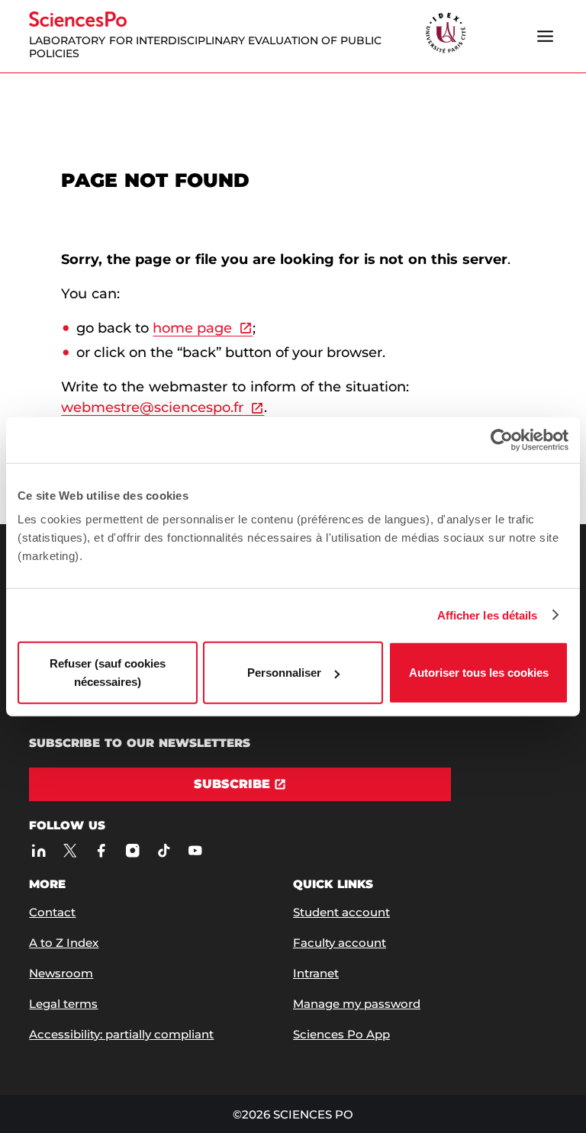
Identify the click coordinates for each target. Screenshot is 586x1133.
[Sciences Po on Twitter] (69, 850)
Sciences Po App (341, 1034)
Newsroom (61, 973)
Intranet (316, 973)
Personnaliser (284, 672)
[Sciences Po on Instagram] (132, 850)
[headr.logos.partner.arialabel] (445, 34)
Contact (52, 912)
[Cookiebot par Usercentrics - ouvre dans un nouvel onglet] (501, 439)
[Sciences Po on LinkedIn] (38, 850)
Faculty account (339, 942)
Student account (341, 912)
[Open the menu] (545, 35)
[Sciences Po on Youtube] (194, 850)
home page (192, 328)
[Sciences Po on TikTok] (163, 850)
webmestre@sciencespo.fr (152, 407)
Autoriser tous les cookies (479, 672)
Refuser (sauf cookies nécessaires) (108, 672)
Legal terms (63, 1003)
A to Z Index (63, 942)
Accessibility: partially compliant (121, 1034)
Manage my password (356, 1003)
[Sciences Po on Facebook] (101, 850)
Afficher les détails (487, 614)
